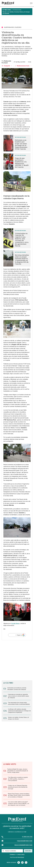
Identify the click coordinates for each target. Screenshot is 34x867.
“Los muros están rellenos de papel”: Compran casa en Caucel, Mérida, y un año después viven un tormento (18, 803)
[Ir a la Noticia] (17, 143)
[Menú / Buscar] (31, 3)
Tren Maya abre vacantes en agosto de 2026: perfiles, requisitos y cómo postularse (18, 779)
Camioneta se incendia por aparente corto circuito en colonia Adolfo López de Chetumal (18, 696)
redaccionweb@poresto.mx (23, 845)
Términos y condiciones (17, 854)
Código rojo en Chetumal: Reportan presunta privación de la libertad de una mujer (17, 787)
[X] (26, 862)
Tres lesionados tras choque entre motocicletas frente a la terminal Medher (19, 703)
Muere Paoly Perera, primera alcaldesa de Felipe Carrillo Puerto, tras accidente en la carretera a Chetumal (19, 795)
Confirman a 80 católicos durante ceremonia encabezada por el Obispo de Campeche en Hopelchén (19, 710)
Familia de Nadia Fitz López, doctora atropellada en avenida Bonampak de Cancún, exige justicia (17, 770)
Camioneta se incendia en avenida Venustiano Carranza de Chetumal (16, 688)
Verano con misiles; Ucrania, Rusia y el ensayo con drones (18, 718)
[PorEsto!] (8, 3)
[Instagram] (22, 862)
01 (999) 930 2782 (27, 836)
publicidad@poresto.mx (24, 841)
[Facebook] (18, 862)
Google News (15, 623)
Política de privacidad (17, 857)
